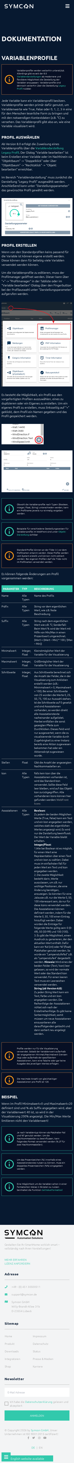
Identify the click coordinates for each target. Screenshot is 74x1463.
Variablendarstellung (49, 148)
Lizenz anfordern (17, 1263)
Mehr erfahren (16, 1260)
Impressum (39, 1336)
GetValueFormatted (52, 1189)
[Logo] (19, 6)
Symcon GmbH (40, 1430)
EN (41, 1447)
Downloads (12, 1351)
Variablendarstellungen (29, 76)
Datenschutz (40, 1344)
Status (36, 1351)
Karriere (38, 1366)
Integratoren (12, 1359)
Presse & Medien (43, 1359)
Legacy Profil (10, 152)
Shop (8, 1366)
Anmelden (37, 1415)
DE (33, 1447)
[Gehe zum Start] (69, 1451)
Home (8, 1336)
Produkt (9, 1344)
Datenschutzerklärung (39, 1402)
